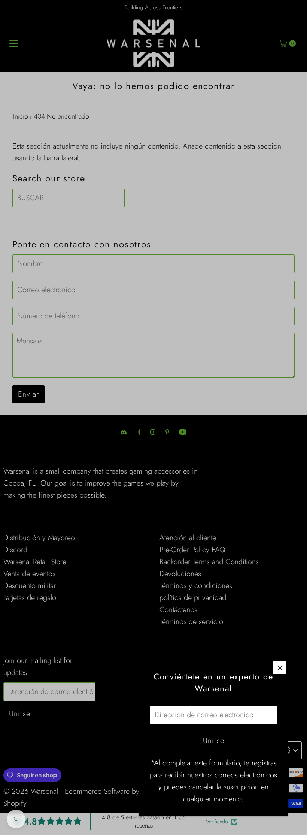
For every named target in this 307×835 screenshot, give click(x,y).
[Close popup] (279, 667)
